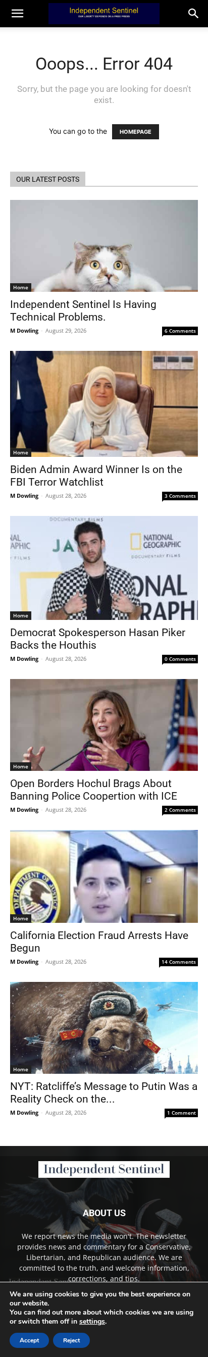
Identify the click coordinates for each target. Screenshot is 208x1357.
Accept (29, 1340)
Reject (71, 1340)
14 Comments (179, 961)
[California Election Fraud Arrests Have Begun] (104, 876)
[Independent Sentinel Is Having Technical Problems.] (104, 246)
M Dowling (24, 330)
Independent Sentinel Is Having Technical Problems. (83, 310)
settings (92, 1321)
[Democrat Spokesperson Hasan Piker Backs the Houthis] (104, 568)
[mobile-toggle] (17, 13)
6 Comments (180, 330)
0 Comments (180, 658)
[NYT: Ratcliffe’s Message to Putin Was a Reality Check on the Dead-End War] (104, 1028)
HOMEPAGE (135, 131)
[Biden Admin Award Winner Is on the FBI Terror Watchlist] (104, 404)
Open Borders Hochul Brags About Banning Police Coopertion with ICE (93, 789)
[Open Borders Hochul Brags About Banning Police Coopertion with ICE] (104, 725)
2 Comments (180, 809)
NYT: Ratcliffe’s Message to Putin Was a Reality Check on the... (103, 1092)
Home (20, 287)
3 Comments (180, 495)
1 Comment (181, 1112)
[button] (194, 13)
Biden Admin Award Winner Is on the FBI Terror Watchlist (96, 475)
